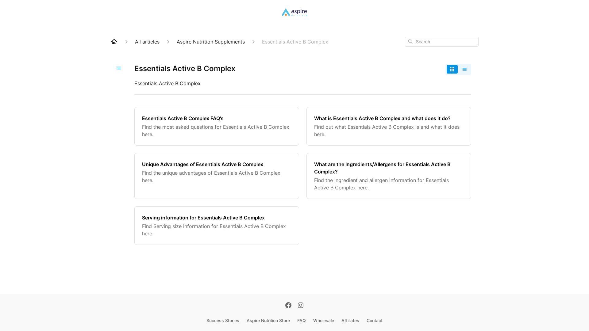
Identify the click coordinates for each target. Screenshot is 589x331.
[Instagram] (300, 306)
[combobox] (442, 42)
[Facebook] (288, 306)
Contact (375, 320)
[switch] (458, 69)
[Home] (114, 41)
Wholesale (323, 320)
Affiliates (350, 320)
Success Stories (222, 320)
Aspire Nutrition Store (268, 320)
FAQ (301, 320)
